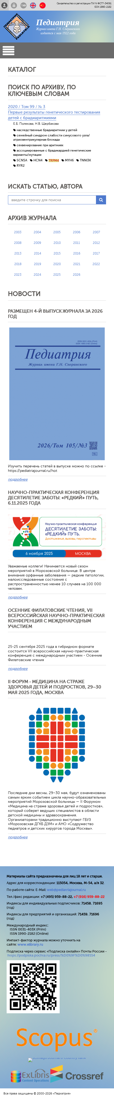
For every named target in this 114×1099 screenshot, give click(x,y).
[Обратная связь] (23, 5)
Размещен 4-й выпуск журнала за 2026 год (55, 314)
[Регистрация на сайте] (4, 5)
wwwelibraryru (30, 944)
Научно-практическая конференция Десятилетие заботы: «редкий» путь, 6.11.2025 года (53, 498)
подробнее (18, 479)
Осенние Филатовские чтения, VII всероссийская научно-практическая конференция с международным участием (56, 618)
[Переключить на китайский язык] (42, 5)
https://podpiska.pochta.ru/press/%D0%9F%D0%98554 (51, 955)
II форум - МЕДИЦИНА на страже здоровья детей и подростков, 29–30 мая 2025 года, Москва (54, 687)
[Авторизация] (14, 5)
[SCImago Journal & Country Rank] (57, 1058)
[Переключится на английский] (33, 5)
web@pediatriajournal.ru (66, 890)
